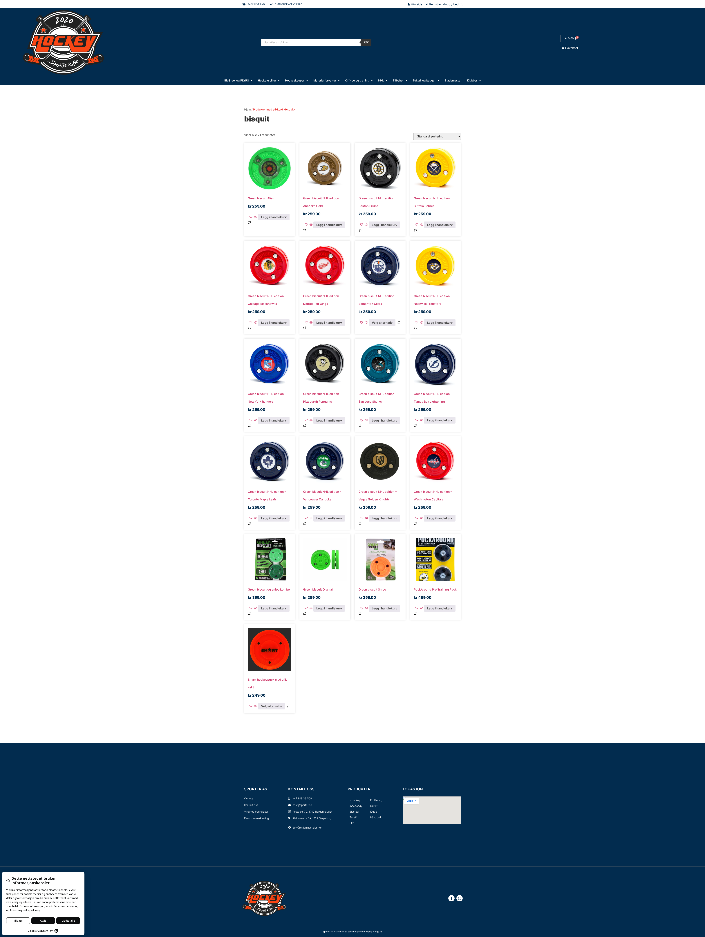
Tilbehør (398, 80)
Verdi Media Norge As (371, 931)
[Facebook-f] (451, 898)
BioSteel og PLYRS (236, 80)
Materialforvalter (324, 80)
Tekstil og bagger (424, 80)
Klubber (472, 80)
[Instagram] (459, 898)
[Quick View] (255, 217)
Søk (366, 42)
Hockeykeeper (294, 80)
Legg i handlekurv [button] (274, 217)
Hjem (247, 109)
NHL (381, 80)
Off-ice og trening (357, 80)
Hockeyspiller (267, 80)
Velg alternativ (382, 322)
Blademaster (453, 80)
